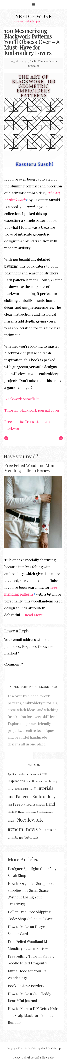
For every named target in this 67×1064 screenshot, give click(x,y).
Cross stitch (22, 788)
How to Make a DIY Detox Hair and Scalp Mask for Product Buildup (33, 1015)
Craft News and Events (38, 781)
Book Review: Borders (26, 985)
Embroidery (44, 796)
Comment (13, 664)
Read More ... (35, 614)
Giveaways (40, 805)
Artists (23, 774)
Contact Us (19, 1057)
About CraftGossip (51, 1048)
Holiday (12, 811)
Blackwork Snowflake (22, 398)
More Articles (23, 859)
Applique (13, 774)
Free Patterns (24, 804)
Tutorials (31, 837)
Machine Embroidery (27, 812)
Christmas (34, 774)
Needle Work (33, 16)
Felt (10, 804)
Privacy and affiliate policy (40, 1057)
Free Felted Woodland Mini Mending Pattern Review (29, 468)
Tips (21, 837)
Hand (50, 804)
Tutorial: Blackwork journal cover (32, 410)
